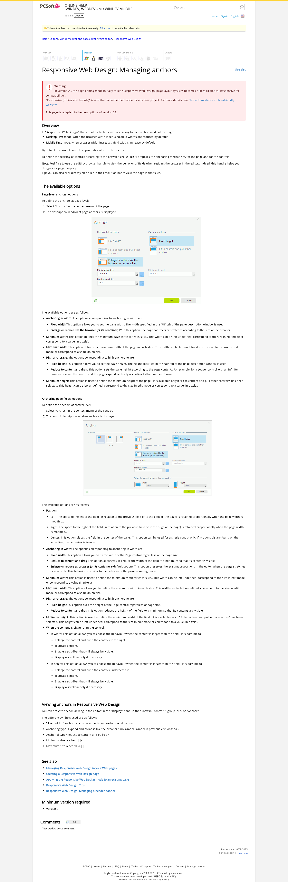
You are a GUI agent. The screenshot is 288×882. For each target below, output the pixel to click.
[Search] (241, 7)
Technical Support (141, 866)
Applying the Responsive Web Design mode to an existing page (87, 780)
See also (240, 69)
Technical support (163, 866)
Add (75, 822)
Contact (180, 866)
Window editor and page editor (78, 39)
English (234, 16)
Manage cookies (196, 866)
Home (214, 16)
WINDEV (152, 879)
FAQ (117, 866)
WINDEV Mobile (136, 879)
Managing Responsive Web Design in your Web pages (81, 768)
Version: (69, 15)
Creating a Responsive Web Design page (72, 774)
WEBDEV (123, 879)
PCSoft (86, 866)
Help (44, 39)
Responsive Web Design (127, 39)
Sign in (224, 16)
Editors (54, 39)
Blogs (125, 866)
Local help (242, 853)
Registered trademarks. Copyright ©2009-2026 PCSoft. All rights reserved (144, 873)
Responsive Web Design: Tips (65, 785)
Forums (107, 866)
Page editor (105, 39)
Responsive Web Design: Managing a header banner (80, 791)
